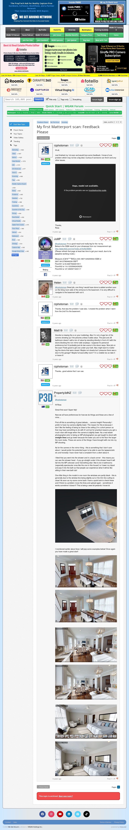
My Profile (42, 30)
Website (45, 163)
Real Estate (15, 217)
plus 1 (101, 145)
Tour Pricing (101, 35)
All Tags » (15, 255)
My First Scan (55, 122)
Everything (77, 99)
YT (116, 122)
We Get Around (13, 827)
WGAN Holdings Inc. (35, 827)
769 (47, 296)
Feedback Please (42, 122)
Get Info (14, 85)
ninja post (123, 827)
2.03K (47, 261)
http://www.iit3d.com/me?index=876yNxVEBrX (73, 248)
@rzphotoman (60, 243)
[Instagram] (51, 814)
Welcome (16, 110)
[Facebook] (42, 814)
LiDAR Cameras (49, 110)
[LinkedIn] (69, 814)
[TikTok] (86, 814)
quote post (77, 145)
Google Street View (18, 251)
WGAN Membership (64, 114)
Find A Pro (57, 30)
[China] (42, 261)
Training (97, 110)
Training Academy (101, 30)
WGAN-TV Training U (116, 28)
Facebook (45, 274)
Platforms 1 (69, 110)
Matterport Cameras (36, 110)
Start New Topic (19, 124)
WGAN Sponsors (57, 40)
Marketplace (86, 30)
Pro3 (18, 112)
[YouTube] (60, 814)
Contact (8, 822)
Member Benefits (71, 35)
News (14, 191)
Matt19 (58, 330)
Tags (15, 145)
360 (13, 165)
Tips (13, 180)
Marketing (105, 110)
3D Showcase (16, 169)
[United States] (42, 159)
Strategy (14, 243)
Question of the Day (18, 209)
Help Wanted (16, 161)
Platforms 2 (78, 110)
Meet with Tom (101, 40)
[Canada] (43, 296)
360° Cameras (60, 110)
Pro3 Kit (25, 112)
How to (14, 172)
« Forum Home (43, 138)
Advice (14, 157)
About (27, 30)
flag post (117, 231)
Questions (15, 206)
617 (47, 407)
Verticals (112, 110)
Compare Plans (86, 35)
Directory (72, 30)
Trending (17, 141)
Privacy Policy (119, 822)
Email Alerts (108, 122)
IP (114, 232)
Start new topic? (66, 796)
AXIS (38, 112)
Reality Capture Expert (19, 184)
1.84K (47, 159)
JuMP (57, 239)
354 (47, 344)
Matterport (24, 110)
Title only (52, 99)
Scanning (15, 176)
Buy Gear (86, 40)
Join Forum (57, 35)
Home (13, 30)
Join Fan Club (28, 40)
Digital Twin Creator (18, 225)
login (97, 99)
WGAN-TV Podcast (13, 35)
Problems (15, 194)
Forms (116, 35)
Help (15, 822)
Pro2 (32, 112)
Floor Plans (15, 228)
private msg (72, 145)
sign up (115, 99)
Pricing (14, 213)
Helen (57, 282)
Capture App (16, 247)
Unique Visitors (20, 75)
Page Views (53, 75)
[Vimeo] (78, 814)
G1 (120, 112)
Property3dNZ (62, 393)
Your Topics (18, 134)
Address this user (81, 145)
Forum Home (18, 130)
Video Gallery (18, 137)
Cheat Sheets (88, 110)
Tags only (64, 99)
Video (14, 153)
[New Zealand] (43, 407)
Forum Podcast (27, 35)
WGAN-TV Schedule (42, 35)
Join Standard (42, 40)
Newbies (15, 198)
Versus (14, 232)
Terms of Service (105, 822)
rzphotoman (61, 145)
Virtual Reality (16, 221)
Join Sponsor (71, 40)
